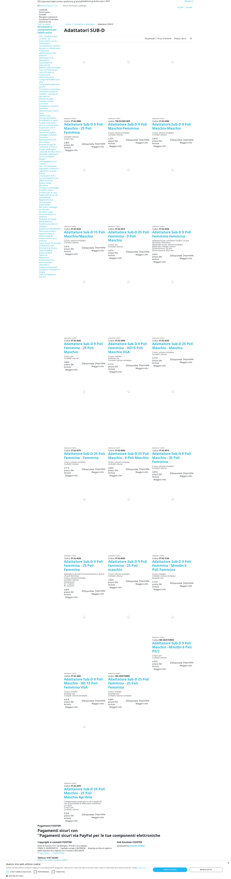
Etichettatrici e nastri (48, 120)
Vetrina (42, 277)
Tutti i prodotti (44, 24)
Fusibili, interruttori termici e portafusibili (48, 124)
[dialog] (115, 869)
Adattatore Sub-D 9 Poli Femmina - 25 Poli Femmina (83, 565)
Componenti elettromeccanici (46, 76)
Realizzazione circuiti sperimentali (48, 196)
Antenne (43, 55)
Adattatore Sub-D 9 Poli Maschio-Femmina (127, 126)
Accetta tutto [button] (170, 870)
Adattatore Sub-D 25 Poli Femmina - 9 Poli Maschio (128, 236)
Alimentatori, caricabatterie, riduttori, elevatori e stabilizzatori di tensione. (50, 47)
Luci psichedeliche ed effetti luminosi (48, 179)
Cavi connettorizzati (48, 70)
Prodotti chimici (46, 190)
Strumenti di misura (48, 248)
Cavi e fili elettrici (46, 72)
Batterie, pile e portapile (50, 67)
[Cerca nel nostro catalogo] (172, 6)
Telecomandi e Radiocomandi (45, 251)
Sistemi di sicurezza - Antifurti (48, 239)
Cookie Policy (58, 853)
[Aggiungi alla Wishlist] (84, 115)
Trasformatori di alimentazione (46, 261)
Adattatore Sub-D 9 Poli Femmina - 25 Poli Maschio (83, 347)
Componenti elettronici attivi (49, 80)
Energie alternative (47, 118)
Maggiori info (98, 146)
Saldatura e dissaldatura (50, 229)
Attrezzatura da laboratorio (46, 59)
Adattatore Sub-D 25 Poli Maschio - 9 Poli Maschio (128, 455)
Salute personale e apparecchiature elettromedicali (47, 233)
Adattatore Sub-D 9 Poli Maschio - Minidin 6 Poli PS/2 (172, 647)
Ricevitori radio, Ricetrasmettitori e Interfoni (47, 214)
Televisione (44, 257)
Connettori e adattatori (49, 89)
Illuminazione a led (47, 139)
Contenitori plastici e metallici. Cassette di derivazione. (48, 94)
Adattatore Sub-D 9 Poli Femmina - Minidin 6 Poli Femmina (171, 565)
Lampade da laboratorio (50, 152)
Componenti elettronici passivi (49, 85)
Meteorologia (45, 183)
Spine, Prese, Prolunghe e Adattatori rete (50, 244)
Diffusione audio (46, 99)
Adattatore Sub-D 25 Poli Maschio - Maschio (172, 345)
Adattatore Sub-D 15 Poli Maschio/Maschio (84, 234)
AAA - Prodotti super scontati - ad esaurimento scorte (48, 38)
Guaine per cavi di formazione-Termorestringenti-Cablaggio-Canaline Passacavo (48, 132)
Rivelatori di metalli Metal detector (47, 220)
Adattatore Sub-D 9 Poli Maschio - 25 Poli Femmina (83, 128)
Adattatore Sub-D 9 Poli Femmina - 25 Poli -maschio (127, 565)
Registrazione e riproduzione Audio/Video (46, 202)
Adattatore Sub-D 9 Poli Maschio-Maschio (171, 126)
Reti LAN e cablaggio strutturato (48, 208)
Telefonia (43, 255)
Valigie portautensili (48, 267)
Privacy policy (44, 853)
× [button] (228, 863)
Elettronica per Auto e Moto (49, 112)
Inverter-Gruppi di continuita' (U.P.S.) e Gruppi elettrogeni (48, 147)
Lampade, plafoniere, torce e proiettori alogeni (48, 156)
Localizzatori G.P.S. (47, 176)
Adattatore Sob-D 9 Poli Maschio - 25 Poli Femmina (171, 457)
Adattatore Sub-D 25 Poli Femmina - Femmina (84, 455)
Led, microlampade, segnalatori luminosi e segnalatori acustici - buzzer (49, 170)
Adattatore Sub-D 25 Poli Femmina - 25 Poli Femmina (128, 683)
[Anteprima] (85, 115)
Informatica (44, 142)
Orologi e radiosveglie (49, 188)
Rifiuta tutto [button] (206, 870)
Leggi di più (142, 868)
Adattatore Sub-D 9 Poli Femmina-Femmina (171, 234)
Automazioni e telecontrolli (45, 63)
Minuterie (43, 185)
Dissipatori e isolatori (48, 106)
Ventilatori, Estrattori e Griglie (49, 270)
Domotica (43, 108)
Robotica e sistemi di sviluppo (48, 225)
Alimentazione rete (47, 53)
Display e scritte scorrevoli (46, 102)
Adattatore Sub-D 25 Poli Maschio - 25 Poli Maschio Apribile (84, 793)
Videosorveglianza (47, 274)
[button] (76, 876)
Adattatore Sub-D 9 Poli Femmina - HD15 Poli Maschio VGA (127, 347)
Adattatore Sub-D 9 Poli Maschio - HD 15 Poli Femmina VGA (83, 683)
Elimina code (45, 115)
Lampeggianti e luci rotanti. (48, 162)
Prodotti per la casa (48, 192)
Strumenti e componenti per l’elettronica (47, 29)
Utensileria (44, 265)
